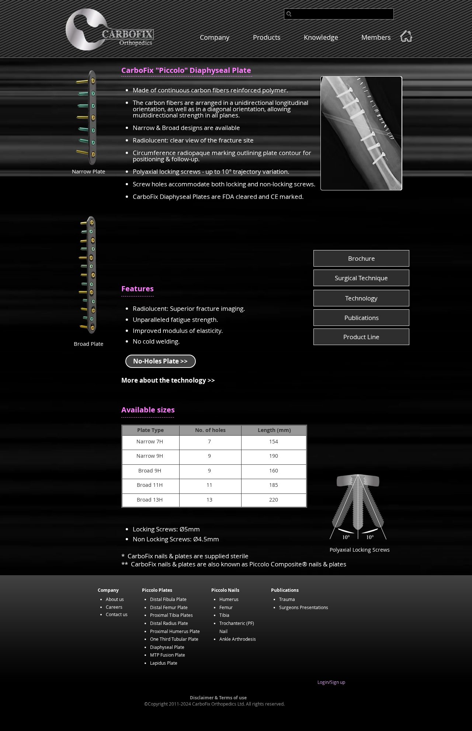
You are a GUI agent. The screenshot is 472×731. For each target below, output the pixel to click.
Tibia (224, 615)
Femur (226, 607)
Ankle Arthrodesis (237, 639)
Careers (114, 607)
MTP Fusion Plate (167, 655)
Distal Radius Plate (169, 623)
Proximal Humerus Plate (175, 631)
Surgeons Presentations (303, 607)
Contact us (117, 614)
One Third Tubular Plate (174, 639)
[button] (361, 133)
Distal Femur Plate (169, 607)
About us (115, 599)
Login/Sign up (331, 682)
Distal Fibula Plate (168, 599)
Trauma (287, 599)
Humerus (229, 599)
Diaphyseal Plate (167, 647)
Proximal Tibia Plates (171, 615)
